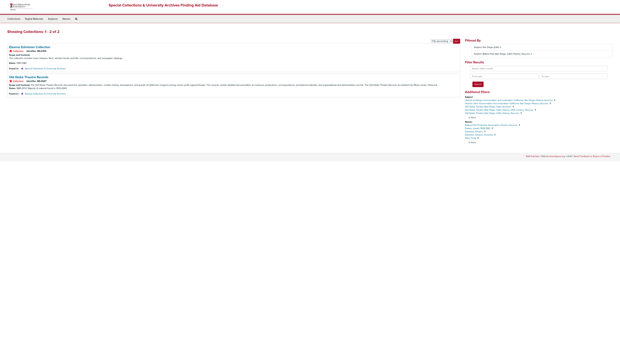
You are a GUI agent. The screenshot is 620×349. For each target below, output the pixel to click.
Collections (13, 19)
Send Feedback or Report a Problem (592, 156)
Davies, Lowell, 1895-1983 (478, 128)
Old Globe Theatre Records (28, 77)
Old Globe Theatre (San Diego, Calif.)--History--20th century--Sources (499, 110)
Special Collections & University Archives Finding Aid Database (163, 5)
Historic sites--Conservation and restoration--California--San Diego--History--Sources (507, 103)
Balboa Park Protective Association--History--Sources (491, 125)
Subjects (53, 19)
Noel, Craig (471, 138)
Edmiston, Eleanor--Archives (479, 134)
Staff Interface (533, 156)
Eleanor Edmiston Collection (29, 47)
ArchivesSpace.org (555, 156)
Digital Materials (34, 19)
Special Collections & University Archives (45, 68)
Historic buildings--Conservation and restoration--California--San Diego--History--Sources (509, 100)
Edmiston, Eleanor (474, 131)
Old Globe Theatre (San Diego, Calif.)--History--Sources (492, 113)
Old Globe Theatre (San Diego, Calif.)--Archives (488, 106)
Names (66, 19)
